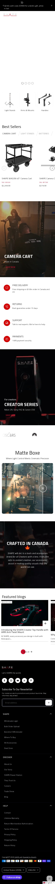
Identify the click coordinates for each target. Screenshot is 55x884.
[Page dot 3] (29, 83)
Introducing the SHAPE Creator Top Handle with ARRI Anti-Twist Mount (24, 631)
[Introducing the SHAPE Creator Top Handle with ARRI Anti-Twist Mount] (24, 613)
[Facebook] (4, 680)
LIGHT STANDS (27, 133)
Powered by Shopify (29, 857)
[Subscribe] (48, 703)
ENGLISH (32, 870)
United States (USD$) (12, 870)
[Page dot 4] (32, 83)
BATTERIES (44, 133)
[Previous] (3, 5)
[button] (49, 882)
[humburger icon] (27, 15)
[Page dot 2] (26, 83)
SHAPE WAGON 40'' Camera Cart (17, 178)
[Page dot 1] (22, 83)
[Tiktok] (24, 680)
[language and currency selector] (41, 15)
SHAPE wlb (18, 857)
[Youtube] (17, 680)
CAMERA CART (9, 133)
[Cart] (51, 15)
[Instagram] (11, 680)
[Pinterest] (31, 680)
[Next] (51, 5)
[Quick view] (35, 141)
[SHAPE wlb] (12, 15)
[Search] (46, 15)
